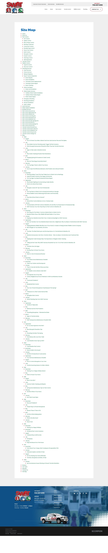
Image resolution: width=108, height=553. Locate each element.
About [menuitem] (51, 9)
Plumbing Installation (29, 100)
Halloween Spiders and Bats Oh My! (36, 452)
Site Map (24, 471)
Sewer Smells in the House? (34, 350)
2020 (25, 343)
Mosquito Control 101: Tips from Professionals (38, 187)
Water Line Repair (28, 87)
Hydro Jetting (27, 104)
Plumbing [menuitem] (85, 9)
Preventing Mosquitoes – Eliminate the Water (38, 312)
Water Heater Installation (28, 107)
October (27, 216)
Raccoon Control (28, 66)
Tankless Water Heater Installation (34, 93)
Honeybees (30, 438)
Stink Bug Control (28, 57)
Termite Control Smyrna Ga (29, 132)
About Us (24, 35)
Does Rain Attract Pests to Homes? (35, 197)
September (28, 180)
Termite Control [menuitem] (67, 9)
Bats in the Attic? (31, 380)
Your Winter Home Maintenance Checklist (37, 259)
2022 (25, 301)
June (26, 148)
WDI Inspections (28, 59)
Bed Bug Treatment (29, 44)
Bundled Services (60, 4)
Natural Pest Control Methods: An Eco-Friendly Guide (40, 201)
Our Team (24, 466)
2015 (25, 424)
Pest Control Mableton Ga (28, 119)
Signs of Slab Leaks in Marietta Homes (36, 150)
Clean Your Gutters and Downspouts (36, 263)
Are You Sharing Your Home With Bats (36, 455)
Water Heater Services (29, 91)
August (27, 138)
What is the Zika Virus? (32, 418)
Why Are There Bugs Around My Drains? (37, 161)
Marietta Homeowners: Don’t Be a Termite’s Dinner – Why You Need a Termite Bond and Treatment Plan (53, 235)
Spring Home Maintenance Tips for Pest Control (39, 388)
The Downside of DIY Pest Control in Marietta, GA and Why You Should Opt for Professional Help (51, 204)
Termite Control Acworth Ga (29, 127)
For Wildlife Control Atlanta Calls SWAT (36, 271)
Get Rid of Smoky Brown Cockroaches (36, 354)
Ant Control (27, 38)
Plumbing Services (26, 68)
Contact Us (25, 470)
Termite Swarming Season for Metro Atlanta (38, 365)
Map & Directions (38, 502)
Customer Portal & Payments (39, 4)
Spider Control (27, 40)
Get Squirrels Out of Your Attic (34, 274)
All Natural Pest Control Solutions (35, 431)
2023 (25, 256)
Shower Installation (28, 102)
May (26, 152)
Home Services (51, 4)
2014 (25, 444)
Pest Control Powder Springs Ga (30, 120)
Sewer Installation (29, 79)
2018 (25, 376)
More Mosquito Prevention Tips (34, 329)
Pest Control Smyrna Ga (28, 125)
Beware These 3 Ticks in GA (34, 410)
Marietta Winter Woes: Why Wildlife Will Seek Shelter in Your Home (43, 214)
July (26, 142)
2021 (25, 322)
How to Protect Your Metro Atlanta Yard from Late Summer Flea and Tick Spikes (47, 140)
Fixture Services (28, 72)
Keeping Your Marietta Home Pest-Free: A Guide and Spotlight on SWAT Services (47, 218)
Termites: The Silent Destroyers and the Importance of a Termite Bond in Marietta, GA (48, 231)
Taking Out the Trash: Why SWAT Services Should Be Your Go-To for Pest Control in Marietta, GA (51, 242)
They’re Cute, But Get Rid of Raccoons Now (37, 267)
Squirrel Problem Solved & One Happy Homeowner (39, 176)
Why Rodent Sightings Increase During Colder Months (40, 182)
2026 (25, 137)
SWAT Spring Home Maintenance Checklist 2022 (39, 320)
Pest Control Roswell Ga (28, 122)
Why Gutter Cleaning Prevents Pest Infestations (39, 153)
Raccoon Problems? (32, 403)
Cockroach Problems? (32, 280)
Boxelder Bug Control (29, 48)
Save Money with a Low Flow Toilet (35, 337)
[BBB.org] (77, 493)
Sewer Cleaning (29, 85)
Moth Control (27, 52)
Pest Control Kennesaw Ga (29, 117)
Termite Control (26, 61)
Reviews (24, 465)
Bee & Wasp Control (29, 42)
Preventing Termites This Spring (35, 333)
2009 (25, 459)
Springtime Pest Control (33, 295)
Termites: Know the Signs (33, 246)
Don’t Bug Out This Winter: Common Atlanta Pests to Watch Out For (44, 212)
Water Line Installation (30, 89)
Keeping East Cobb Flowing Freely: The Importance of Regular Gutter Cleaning (46, 239)
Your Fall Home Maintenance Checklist (36, 357)
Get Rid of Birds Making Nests (34, 414)
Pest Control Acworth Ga (28, 111)
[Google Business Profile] (74, 493)
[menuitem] (7, 533)
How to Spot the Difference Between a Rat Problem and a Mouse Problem (45, 168)
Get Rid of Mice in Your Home (34, 391)
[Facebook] (83, 493)
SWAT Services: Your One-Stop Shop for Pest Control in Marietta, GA (44, 206)
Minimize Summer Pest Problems (35, 308)
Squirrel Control (28, 64)
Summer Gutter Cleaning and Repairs (36, 384)
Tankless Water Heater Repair (32, 94)
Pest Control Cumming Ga (29, 116)
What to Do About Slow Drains (34, 184)
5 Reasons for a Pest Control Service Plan (37, 291)
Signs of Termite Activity (33, 316)
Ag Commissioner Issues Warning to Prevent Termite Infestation (43, 463)
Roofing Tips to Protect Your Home (35, 250)
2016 (25, 399)
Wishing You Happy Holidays (34, 427)
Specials (24, 468)
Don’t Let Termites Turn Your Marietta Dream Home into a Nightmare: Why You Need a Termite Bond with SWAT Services (57, 222)
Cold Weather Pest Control (33, 346)
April (26, 155)
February (27, 163)
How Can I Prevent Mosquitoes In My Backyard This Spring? (41, 288)
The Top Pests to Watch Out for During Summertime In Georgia (43, 191)
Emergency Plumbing (29, 98)
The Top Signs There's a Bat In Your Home (37, 165)
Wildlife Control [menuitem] (77, 9)
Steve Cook (30, 421)
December (28, 258)
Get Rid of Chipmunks (32, 305)
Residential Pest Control (33, 284)
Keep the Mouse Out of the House (35, 442)
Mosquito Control (28, 54)
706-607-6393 (97, 5)
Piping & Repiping (28, 74)
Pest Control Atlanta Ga (28, 114)
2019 (25, 367)
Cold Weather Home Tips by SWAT (35, 340)
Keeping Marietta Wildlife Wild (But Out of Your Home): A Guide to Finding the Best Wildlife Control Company (54, 225)
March (27, 159)
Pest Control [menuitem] (58, 9)
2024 (25, 208)
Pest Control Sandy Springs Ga (30, 124)
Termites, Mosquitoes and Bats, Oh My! (36, 457)
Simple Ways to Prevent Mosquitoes (36, 406)
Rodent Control (28, 56)
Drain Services (27, 70)
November (28, 172)
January (27, 167)
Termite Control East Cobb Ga (30, 128)
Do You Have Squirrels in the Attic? (35, 325)
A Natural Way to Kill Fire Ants (34, 435)
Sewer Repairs (29, 77)
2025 (25, 171)
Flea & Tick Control (28, 50)
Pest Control (25, 37)
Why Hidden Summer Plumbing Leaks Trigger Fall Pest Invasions (43, 144)
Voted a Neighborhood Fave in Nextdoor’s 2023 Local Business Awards (44, 276)
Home (23, 33)
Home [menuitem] (46, 9)
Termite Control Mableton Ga (29, 130)
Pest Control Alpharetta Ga (29, 112)
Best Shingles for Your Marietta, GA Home (37, 227)
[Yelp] (80, 493)
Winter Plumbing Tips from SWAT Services (37, 299)
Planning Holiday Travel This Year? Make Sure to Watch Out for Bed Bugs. (45, 174)
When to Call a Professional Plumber (36, 254)
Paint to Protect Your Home (33, 374)
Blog (23, 135)
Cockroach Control (28, 46)
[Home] (14, 7)
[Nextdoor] (86, 493)
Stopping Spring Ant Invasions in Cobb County (38, 157)
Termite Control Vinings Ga (29, 133)
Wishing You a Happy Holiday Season (36, 371)
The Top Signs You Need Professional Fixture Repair (39, 178)
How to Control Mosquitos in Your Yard (36, 361)
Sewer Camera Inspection (30, 76)
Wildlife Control (26, 63)
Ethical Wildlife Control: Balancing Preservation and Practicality (42, 193)
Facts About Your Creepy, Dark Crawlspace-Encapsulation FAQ (42, 448)
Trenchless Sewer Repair (31, 83)
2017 (25, 393)
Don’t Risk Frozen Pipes (32, 397)
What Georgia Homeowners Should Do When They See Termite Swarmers (45, 146)
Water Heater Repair (30, 96)
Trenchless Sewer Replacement (33, 81)
